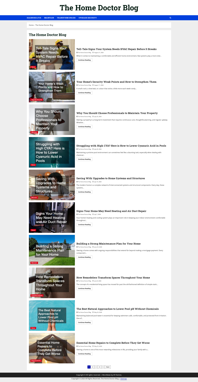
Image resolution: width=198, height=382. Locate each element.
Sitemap (123, 378)
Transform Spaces (66, 18)
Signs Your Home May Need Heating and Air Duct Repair (52, 217)
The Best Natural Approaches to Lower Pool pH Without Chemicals (52, 315)
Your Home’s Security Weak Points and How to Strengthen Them (52, 87)
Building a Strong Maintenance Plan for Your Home (52, 250)
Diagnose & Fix (34, 18)
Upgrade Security (88, 18)
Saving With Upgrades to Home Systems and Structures (52, 185)
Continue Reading (85, 60)
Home (33, 67)
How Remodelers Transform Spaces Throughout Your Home (52, 283)
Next (108, 367)
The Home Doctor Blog (99, 7)
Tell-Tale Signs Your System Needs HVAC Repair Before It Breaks (52, 54)
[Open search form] (170, 18)
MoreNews (106, 375)
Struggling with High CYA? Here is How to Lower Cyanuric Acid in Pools (52, 152)
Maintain (49, 18)
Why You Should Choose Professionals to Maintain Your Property (52, 119)
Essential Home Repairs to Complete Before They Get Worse (52, 348)
